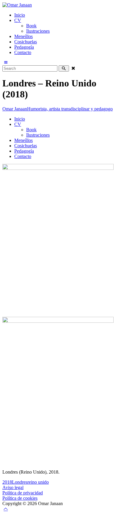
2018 (7, 482)
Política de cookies (19, 498)
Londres (19, 482)
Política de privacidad (22, 492)
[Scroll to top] (5, 508)
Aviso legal (12, 487)
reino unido (38, 482)
